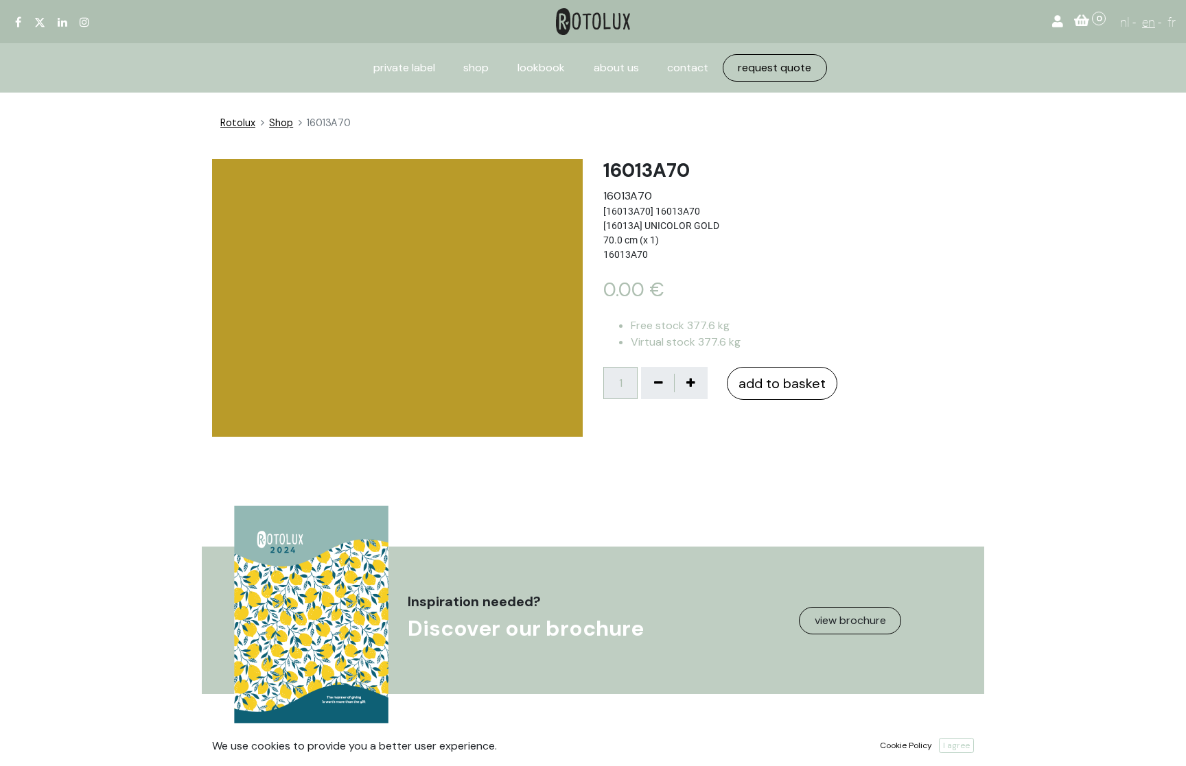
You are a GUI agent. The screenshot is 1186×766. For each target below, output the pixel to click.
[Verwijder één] (658, 382)
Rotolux (237, 123)
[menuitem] (404, 68)
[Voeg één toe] (690, 382)
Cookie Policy (906, 745)
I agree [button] (956, 745)
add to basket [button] (782, 383)
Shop (281, 123)
